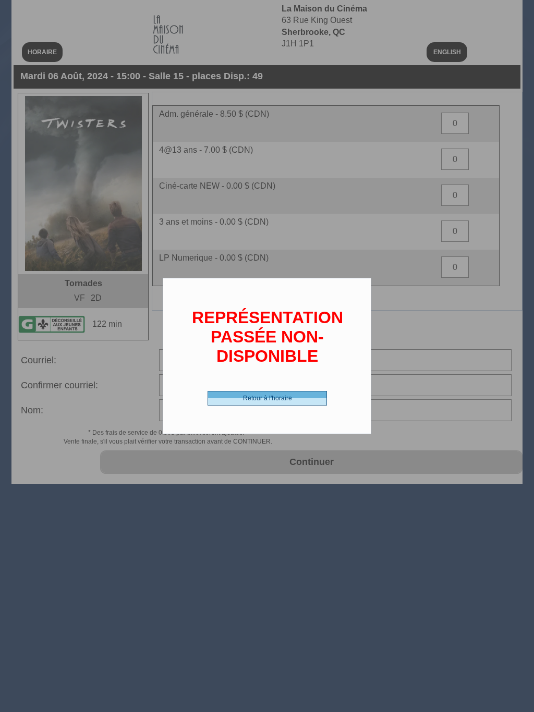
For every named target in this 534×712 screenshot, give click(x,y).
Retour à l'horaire (267, 398)
